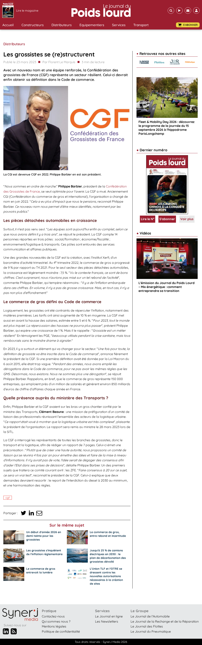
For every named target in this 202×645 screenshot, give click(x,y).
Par (58, 62)
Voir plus (187, 219)
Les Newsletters (106, 621)
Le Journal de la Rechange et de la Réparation (165, 621)
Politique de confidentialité (61, 631)
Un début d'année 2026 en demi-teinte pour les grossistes (43, 535)
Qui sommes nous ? (56, 621)
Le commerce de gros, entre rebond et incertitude (108, 534)
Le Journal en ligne (109, 616)
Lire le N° (147, 219)
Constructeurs (33, 25)
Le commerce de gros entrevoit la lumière (40, 570)
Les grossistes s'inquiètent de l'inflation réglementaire (44, 552)
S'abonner (167, 219)
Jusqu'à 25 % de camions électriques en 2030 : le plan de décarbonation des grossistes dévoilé (108, 556)
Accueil (8, 25)
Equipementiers (91, 25)
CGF (8, 497)
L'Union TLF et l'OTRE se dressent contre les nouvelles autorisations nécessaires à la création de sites (106, 576)
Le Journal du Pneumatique (151, 631)
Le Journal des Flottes (147, 626)
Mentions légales (54, 626)
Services (118, 25)
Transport (141, 25)
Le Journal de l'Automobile (150, 616)
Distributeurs (61, 25)
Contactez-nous (53, 616)
